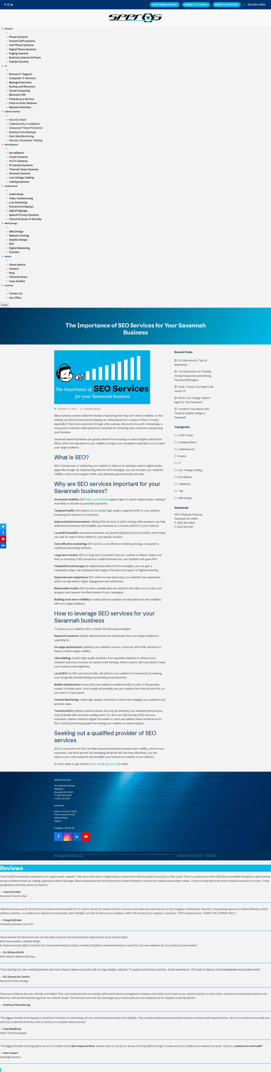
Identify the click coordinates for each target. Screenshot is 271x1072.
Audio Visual (185, 435)
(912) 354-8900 (256, 4)
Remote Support (227, 4)
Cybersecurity (186, 449)
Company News (92, 408)
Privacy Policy (211, 856)
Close (4, 305)
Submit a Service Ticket (65, 811)
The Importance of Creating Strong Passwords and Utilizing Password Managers (192, 376)
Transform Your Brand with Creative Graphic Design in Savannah (191, 413)
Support (58, 821)
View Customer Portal (64, 814)
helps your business (97, 499)
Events (182, 456)
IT (179, 463)
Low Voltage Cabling (190, 470)
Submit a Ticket (196, 4)
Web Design (185, 498)
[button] (3, 527)
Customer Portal (164, 4)
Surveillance (185, 477)
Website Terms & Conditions (189, 856)
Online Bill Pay (60, 818)
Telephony (184, 484)
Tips (180, 491)
